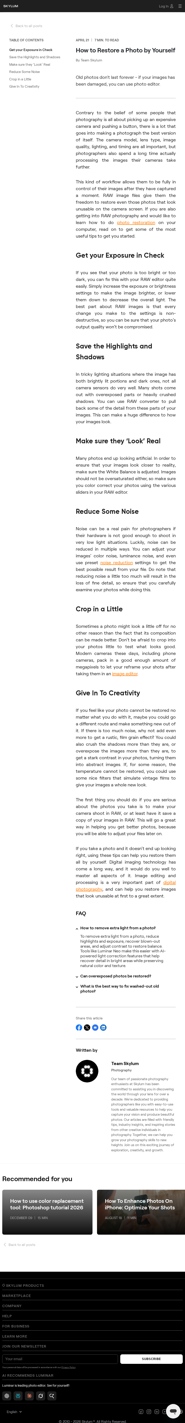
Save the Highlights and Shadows (34, 57)
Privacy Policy (68, 1367)
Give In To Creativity (24, 86)
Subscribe (151, 1359)
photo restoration (136, 222)
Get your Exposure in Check (30, 50)
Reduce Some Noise (24, 72)
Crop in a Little (20, 79)
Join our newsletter (24, 1346)
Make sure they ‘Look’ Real (29, 64)
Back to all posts (29, 25)
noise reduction (116, 562)
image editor (124, 673)
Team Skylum (91, 60)
